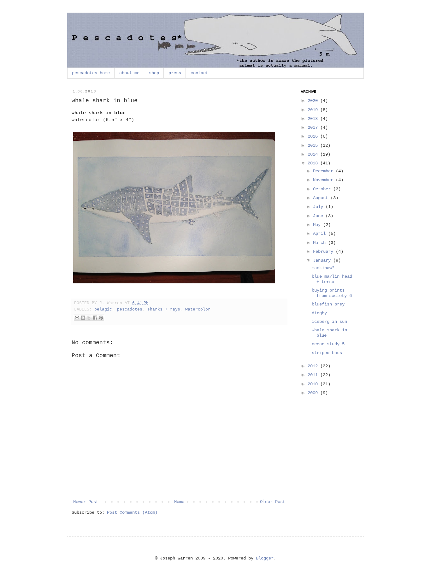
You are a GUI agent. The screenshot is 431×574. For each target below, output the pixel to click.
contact (199, 72)
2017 (314, 127)
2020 (314, 100)
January (323, 260)
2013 (314, 163)
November (324, 179)
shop (154, 72)
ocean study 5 (328, 343)
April (320, 233)
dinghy (319, 313)
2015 (314, 145)
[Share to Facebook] (95, 318)
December (324, 171)
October (323, 189)
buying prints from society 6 (332, 293)
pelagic (103, 309)
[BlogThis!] (83, 318)
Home (179, 501)
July (319, 206)
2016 (314, 136)
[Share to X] (89, 318)
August (322, 197)
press (174, 72)
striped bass (327, 352)
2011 (314, 374)
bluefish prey (328, 304)
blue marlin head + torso (332, 279)
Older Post (272, 501)
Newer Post (85, 501)
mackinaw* (323, 267)
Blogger (265, 558)
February (324, 251)
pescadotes (129, 309)
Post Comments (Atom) (132, 512)
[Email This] (77, 318)
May (318, 224)
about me (129, 72)
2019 (314, 109)
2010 (314, 384)
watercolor (197, 309)
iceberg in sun (329, 321)
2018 (314, 118)
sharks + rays (163, 309)
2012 (314, 366)
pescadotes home (91, 72)
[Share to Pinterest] (101, 318)
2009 (314, 392)
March (320, 242)
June (319, 215)
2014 (314, 154)
